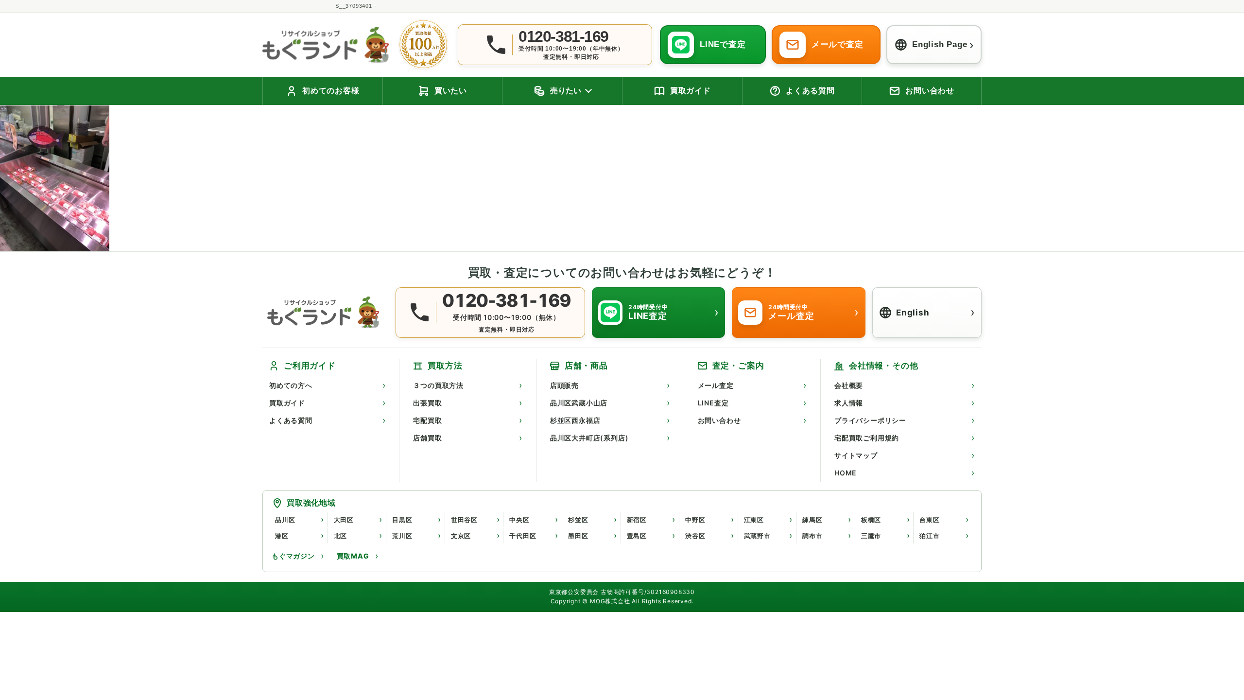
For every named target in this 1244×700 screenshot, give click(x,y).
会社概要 (848, 385)
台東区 (929, 520)
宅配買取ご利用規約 (866, 438)
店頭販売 (564, 385)
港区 (282, 536)
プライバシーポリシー (870, 420)
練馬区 (812, 520)
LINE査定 (713, 403)
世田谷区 (464, 520)
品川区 (285, 520)
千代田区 (522, 536)
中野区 (695, 520)
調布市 (812, 536)
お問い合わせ (719, 420)
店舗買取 (427, 438)
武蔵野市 (757, 536)
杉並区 (578, 520)
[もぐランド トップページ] (325, 44)
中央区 (519, 520)
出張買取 (427, 403)
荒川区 (402, 536)
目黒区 (402, 520)
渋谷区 (695, 536)
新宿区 (637, 520)
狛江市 (929, 536)
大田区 (344, 520)
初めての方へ (290, 385)
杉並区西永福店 (575, 420)
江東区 (754, 520)
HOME (845, 473)
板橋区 (871, 520)
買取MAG (353, 556)
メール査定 (716, 385)
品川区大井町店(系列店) (589, 438)
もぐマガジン (293, 556)
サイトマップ (856, 455)
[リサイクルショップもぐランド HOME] (325, 312)
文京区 (461, 536)
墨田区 (578, 536)
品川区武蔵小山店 (578, 403)
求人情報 (848, 403)
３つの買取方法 (438, 385)
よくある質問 (290, 420)
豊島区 (637, 536)
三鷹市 (871, 536)
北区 (340, 536)
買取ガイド (287, 403)
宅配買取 (427, 420)
